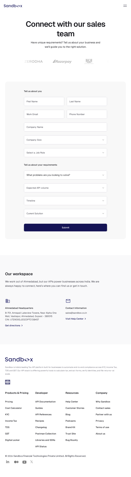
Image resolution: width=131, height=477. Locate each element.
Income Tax (11, 420)
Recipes (39, 420)
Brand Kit (70, 427)
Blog (68, 414)
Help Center (72, 401)
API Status (41, 446)
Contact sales (103, 408)
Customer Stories (75, 408)
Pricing (9, 401)
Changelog (41, 427)
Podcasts (71, 420)
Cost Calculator (13, 408)
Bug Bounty (72, 440)
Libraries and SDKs (45, 440)
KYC (7, 414)
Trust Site (71, 433)
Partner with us (104, 414)
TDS (7, 427)
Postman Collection (45, 433)
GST (7, 433)
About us (100, 433)
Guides (39, 408)
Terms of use (102, 427)
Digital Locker (12, 440)
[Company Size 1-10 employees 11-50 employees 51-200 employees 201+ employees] (65, 139)
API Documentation (45, 401)
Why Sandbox (103, 401)
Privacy (100, 420)
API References (43, 414)
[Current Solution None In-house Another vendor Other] (65, 213)
